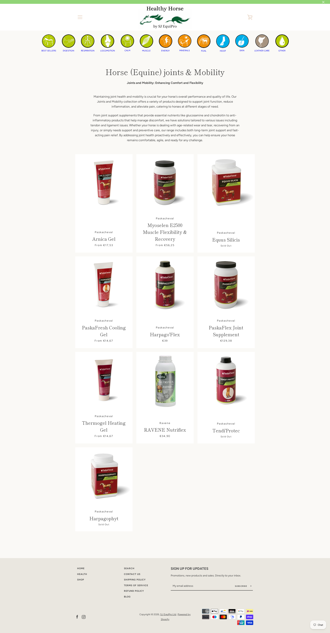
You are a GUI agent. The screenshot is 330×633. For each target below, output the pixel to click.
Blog (127, 596)
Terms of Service (136, 585)
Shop (80, 579)
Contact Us (132, 574)
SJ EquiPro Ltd (168, 614)
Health (82, 574)
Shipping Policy (135, 579)
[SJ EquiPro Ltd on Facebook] (77, 616)
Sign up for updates (189, 569)
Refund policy (134, 591)
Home (81, 568)
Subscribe (241, 586)
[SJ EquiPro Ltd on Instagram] (84, 616)
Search (129, 568)
